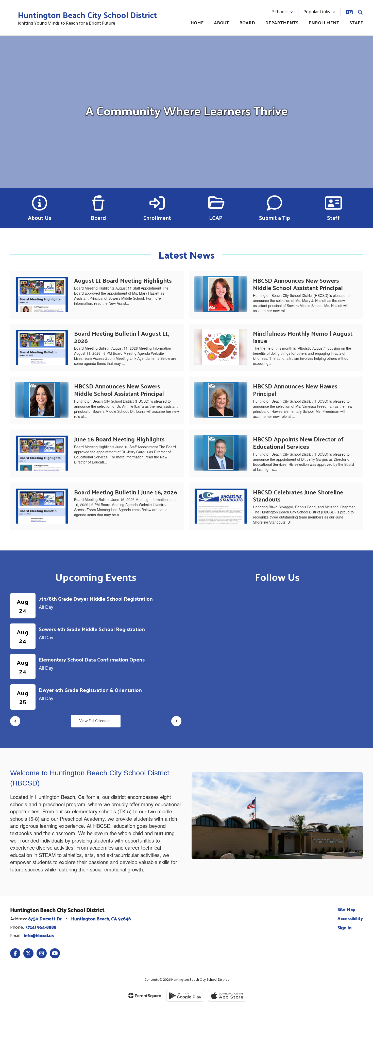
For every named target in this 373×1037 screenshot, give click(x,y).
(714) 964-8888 (41, 927)
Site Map (346, 909)
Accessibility (350, 918)
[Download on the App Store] (227, 996)
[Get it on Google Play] (185, 996)
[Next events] (176, 721)
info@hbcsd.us (39, 935)
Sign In (344, 927)
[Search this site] (360, 12)
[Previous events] (15, 721)
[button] (282, 12)
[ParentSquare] (144, 995)
